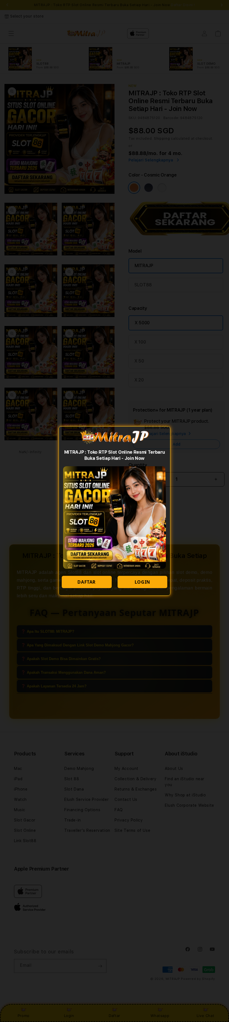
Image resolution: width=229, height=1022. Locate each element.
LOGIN (142, 582)
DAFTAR (86, 582)
